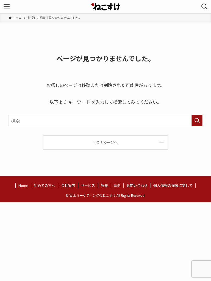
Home (23, 185)
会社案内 (68, 185)
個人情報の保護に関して (173, 185)
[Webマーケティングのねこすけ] (105, 6)
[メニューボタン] (6, 6)
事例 (117, 185)
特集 (104, 185)
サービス (88, 185)
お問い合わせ (137, 185)
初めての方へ (44, 185)
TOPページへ (106, 142)
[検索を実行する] (196, 120)
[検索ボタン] (204, 6)
